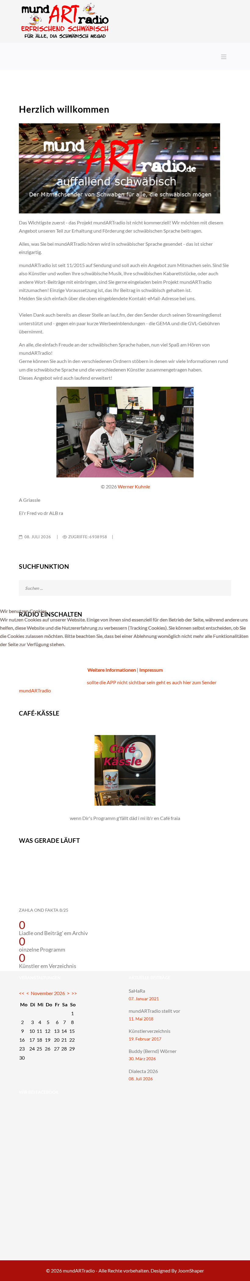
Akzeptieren (20, 659)
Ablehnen (57, 659)
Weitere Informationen (112, 670)
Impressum (151, 670)
